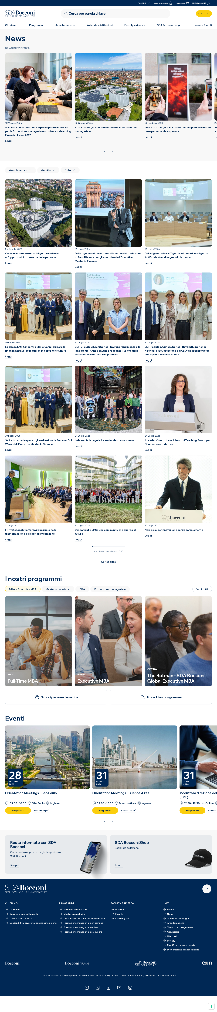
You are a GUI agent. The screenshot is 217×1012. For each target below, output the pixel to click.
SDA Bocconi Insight (170, 25)
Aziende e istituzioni (100, 25)
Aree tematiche (65, 25)
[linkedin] (108, 988)
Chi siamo (11, 25)
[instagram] (130, 988)
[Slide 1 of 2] (104, 151)
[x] (98, 988)
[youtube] (119, 988)
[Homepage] (26, 888)
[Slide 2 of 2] (112, 151)
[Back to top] (207, 889)
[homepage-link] (20, 13)
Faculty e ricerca (134, 25)
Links (166, 903)
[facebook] (87, 988)
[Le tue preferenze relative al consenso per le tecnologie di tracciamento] (211, 1006)
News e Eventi (203, 25)
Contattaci (203, 14)
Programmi (36, 25)
